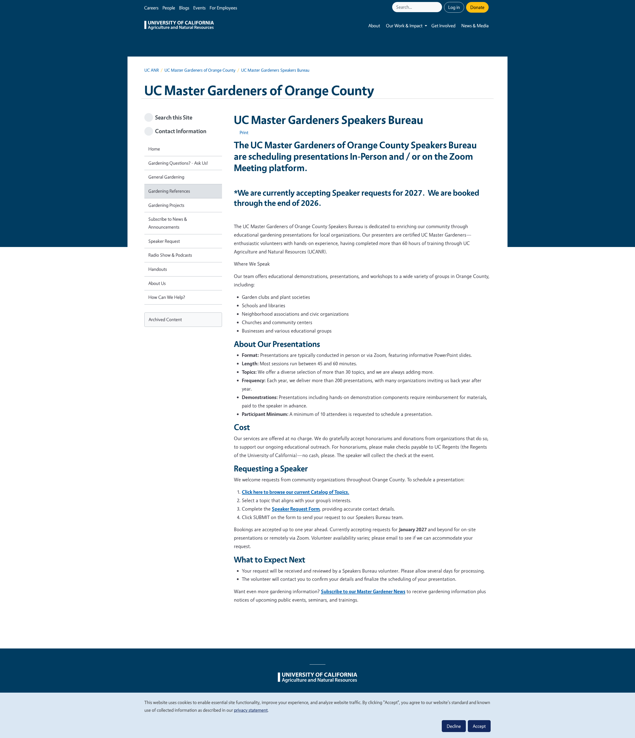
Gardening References (169, 191)
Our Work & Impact (404, 26)
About (374, 26)
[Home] (179, 26)
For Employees (223, 8)
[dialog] (317, 715)
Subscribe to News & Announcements (167, 223)
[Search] (439, 7)
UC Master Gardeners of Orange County (199, 70)
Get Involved (443, 26)
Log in (454, 7)
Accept (479, 726)
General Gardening (166, 177)
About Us (157, 283)
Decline (454, 726)
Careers (151, 8)
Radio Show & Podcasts (170, 255)
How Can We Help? (166, 297)
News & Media (475, 26)
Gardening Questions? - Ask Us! (178, 163)
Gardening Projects (166, 205)
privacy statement (251, 710)
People (168, 8)
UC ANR (151, 70)
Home (154, 149)
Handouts (157, 269)
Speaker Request (164, 241)
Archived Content (165, 319)
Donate (477, 7)
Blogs (184, 8)
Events (199, 8)
